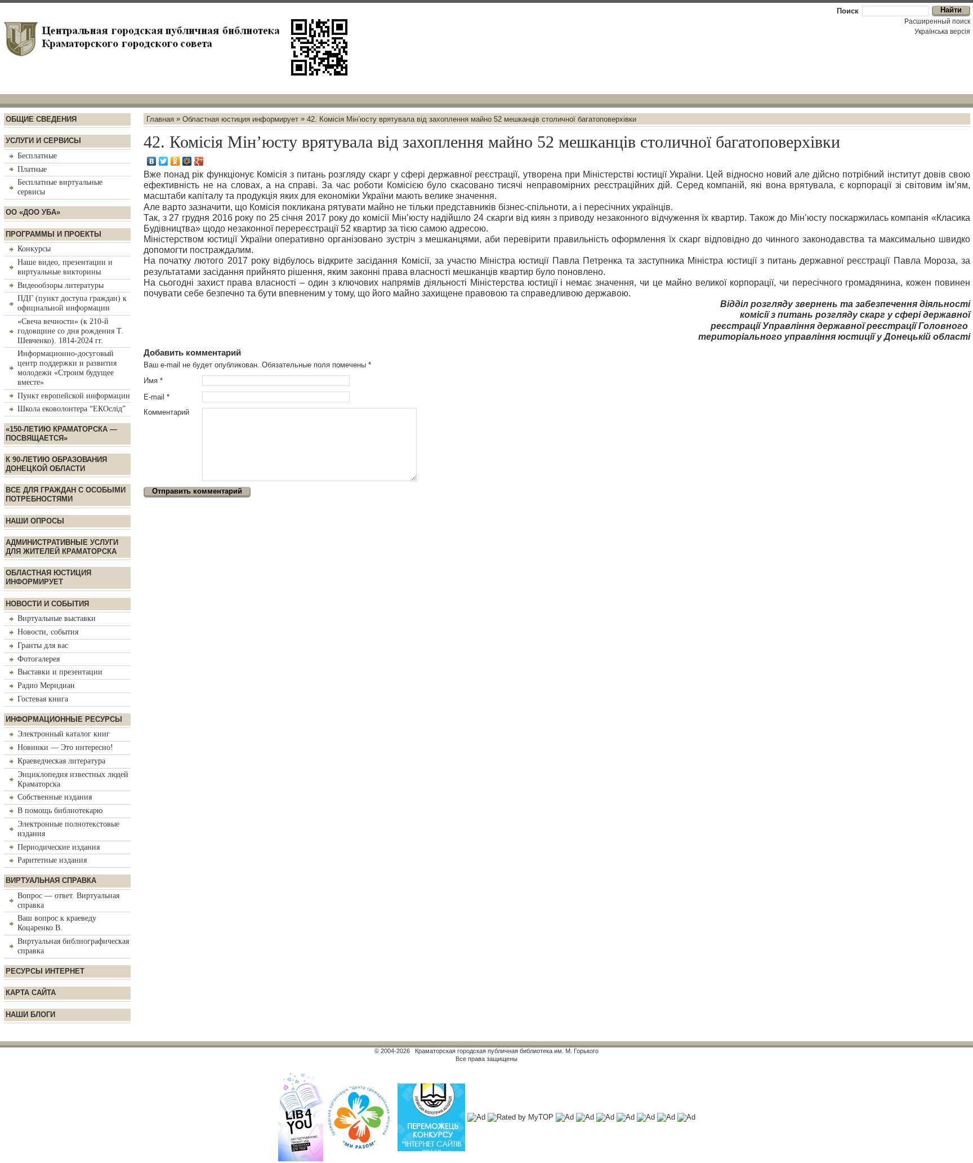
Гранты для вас (42, 645)
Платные (32, 169)
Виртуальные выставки (56, 618)
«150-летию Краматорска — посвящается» (61, 433)
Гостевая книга (42, 699)
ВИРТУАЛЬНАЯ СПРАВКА (51, 880)
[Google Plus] (199, 161)
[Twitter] (163, 161)
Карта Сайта (31, 992)
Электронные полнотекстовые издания (68, 829)
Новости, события (47, 632)
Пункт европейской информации (73, 396)
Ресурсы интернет (45, 971)
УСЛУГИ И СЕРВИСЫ (43, 140)
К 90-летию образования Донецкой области (56, 464)
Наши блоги (30, 1014)
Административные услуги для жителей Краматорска (62, 547)
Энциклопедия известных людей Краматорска (72, 779)
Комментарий (166, 412)
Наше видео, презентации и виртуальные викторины (65, 267)
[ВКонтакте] (152, 161)
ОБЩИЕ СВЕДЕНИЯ (41, 119)
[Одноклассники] (175, 161)
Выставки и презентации (59, 672)
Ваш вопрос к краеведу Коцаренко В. (56, 923)
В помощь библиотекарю (59, 810)
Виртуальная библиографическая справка (73, 946)
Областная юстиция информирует (48, 577)
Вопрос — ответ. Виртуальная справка (68, 900)
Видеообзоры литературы (60, 285)
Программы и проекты (53, 234)
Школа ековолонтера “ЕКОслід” (71, 409)
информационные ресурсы (64, 719)
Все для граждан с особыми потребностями (66, 494)
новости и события (47, 604)
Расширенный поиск (937, 21)
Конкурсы (34, 249)
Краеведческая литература (61, 761)
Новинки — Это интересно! (65, 747)
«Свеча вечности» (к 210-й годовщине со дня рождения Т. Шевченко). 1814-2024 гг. (70, 331)
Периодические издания (58, 847)
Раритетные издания (52, 860)
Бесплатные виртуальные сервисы (59, 187)
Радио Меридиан (46, 685)
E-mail (156, 397)
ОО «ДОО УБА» (33, 212)
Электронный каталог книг (63, 734)
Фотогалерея (38, 659)
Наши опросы (35, 521)
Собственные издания (54, 797)
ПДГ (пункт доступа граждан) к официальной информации (72, 303)
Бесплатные (37, 156)
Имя (153, 380)
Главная (160, 118)
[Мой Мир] (187, 161)
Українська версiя (942, 31)
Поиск (848, 11)
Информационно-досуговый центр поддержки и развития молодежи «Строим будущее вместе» (67, 367)
